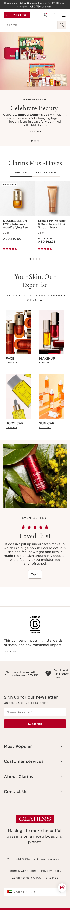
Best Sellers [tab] (46, 172)
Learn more (11, 651)
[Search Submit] (62, 25)
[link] (18, 362)
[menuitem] (45, 15)
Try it (35, 574)
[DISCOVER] (35, 61)
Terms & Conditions (22, 887)
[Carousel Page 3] (38, 141)
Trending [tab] (21, 172)
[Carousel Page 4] (39, 259)
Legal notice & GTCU (26, 894)
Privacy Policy (51, 887)
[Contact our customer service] (62, 887)
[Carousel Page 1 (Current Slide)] (32, 141)
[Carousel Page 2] (35, 141)
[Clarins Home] (17, 15)
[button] (62, 887)
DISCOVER (35, 131)
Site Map (52, 894)
